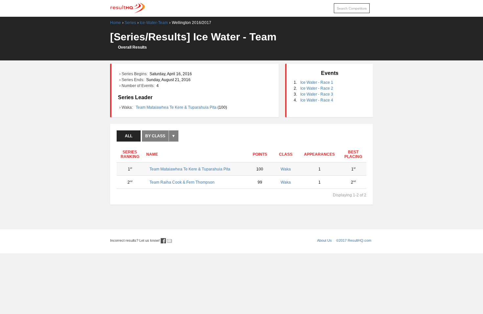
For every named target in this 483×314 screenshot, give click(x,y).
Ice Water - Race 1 (316, 82)
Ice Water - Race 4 (316, 100)
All (128, 136)
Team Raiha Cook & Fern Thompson (182, 182)
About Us (324, 240)
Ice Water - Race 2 (316, 88)
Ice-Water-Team (154, 22)
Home (115, 22)
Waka (286, 169)
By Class (155, 136)
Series (130, 22)
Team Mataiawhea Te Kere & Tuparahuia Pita (177, 107)
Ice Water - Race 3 (316, 94)
